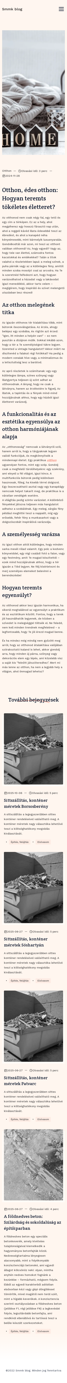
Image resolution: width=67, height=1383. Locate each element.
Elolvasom (43, 842)
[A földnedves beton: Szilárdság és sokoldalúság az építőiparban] (33, 1164)
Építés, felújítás (20, 842)
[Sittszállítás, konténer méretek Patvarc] (33, 1026)
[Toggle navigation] (61, 9)
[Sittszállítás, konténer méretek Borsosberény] (33, 748)
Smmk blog (12, 9)
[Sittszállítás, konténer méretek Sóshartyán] (33, 887)
